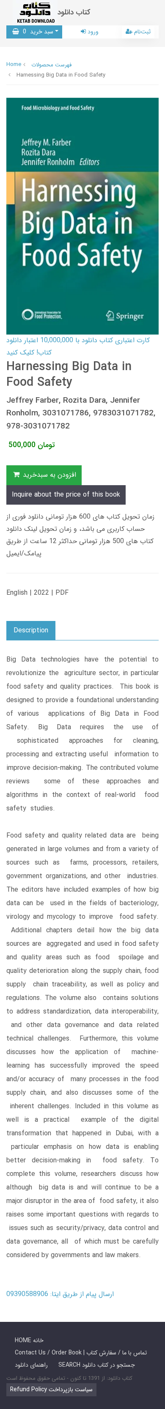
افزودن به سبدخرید (48, 475)
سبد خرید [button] (36, 31)
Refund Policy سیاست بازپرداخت (51, 1389)
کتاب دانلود (74, 12)
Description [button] (31, 630)
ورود (92, 31)
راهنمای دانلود (31, 1365)
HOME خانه (29, 1340)
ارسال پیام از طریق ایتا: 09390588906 (60, 1294)
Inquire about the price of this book (66, 494)
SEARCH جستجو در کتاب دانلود (96, 1365)
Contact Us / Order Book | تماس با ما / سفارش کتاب (81, 1352)
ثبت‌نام (141, 31)
